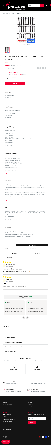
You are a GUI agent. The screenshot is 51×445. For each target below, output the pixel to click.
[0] (49, 5)
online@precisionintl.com (11, 416)
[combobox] (34, 5)
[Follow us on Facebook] (4, 437)
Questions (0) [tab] (37, 253)
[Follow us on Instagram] (6, 437)
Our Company (5, 402)
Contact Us (30, 402)
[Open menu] (3, 5)
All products (8, 13)
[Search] (42, 5)
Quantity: (6, 78)
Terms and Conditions (7, 404)
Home (4, 13)
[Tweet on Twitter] (43, 68)
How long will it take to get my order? (13, 342)
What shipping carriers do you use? (13, 346)
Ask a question (32, 248)
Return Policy (30, 404)
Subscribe (32, 422)
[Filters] (4, 257)
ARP (5, 68)
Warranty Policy (31, 408)
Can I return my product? (11, 351)
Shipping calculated (18, 74)
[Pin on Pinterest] (40, 68)
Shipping (30, 406)
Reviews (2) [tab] (14, 253)
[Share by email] (45, 68)
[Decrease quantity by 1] (10, 78)
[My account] (46, 5)
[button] (8, 65)
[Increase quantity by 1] (17, 78)
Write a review (32, 245)
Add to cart (15, 83)
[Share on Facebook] (38, 68)
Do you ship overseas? (10, 337)
